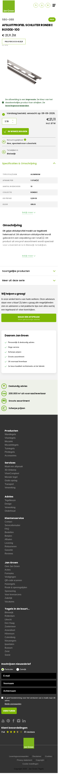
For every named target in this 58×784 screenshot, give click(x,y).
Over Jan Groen (12, 566)
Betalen (8, 536)
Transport (9, 484)
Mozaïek (9, 441)
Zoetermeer (10, 626)
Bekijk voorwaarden (13, 704)
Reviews (9, 553)
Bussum (8, 648)
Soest (7, 655)
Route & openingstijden (16, 587)
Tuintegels (10, 448)
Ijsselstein (9, 644)
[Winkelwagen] (48, 5)
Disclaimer (36, 756)
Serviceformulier (12, 525)
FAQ (7, 529)
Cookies (48, 756)
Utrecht (8, 619)
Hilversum (9, 633)
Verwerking (10, 487)
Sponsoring (10, 591)
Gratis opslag (11, 480)
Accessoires (10, 455)
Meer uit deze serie (13, 280)
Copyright (40, 760)
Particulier (9, 669)
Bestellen (9, 532)
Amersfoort (10, 630)
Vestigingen (10, 577)
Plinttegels (10, 452)
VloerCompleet (12, 473)
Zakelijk (8, 598)
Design (8, 504)
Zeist (7, 651)
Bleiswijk (9, 612)
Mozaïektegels (11, 445)
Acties (8, 570)
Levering (9, 543)
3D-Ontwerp (10, 470)
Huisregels (10, 584)
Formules (9, 573)
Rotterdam (10, 616)
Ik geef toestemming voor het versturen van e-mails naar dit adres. (30, 701)
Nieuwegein (10, 641)
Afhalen (8, 539)
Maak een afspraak (14, 466)
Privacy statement (24, 760)
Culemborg (10, 637)
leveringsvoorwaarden (17, 105)
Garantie (9, 550)
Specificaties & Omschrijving (19, 163)
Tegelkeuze (10, 500)
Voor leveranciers (13, 594)
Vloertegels (10, 438)
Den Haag (9, 623)
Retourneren (11, 546)
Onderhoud (10, 511)
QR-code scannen (13, 580)
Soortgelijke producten (16, 271)
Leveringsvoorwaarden (19, 756)
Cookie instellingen (30, 764)
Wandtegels (10, 434)
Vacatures (9, 601)
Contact (8, 522)
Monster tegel (11, 477)
